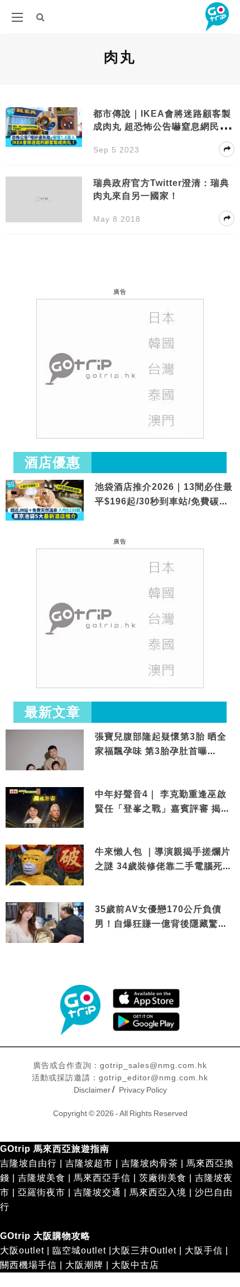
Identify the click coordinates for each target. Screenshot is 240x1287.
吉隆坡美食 (41, 1178)
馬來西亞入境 (157, 1192)
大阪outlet (22, 1250)
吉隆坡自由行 (28, 1163)
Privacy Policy (143, 1089)
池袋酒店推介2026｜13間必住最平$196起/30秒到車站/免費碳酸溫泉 (164, 501)
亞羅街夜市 (41, 1192)
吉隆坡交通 (97, 1192)
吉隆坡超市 (89, 1163)
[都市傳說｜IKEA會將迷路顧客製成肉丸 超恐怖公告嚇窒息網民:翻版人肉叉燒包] (44, 126)
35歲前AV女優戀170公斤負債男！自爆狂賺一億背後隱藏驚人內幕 (161, 923)
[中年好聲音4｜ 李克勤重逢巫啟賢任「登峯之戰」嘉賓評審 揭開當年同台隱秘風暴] (45, 808)
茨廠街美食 (162, 1178)
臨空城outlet (79, 1250)
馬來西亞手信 (102, 1178)
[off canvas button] (17, 17)
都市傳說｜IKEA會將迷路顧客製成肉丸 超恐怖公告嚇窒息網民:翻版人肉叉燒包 (162, 126)
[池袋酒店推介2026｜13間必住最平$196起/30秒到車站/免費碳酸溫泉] (45, 499)
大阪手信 (204, 1250)
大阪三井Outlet (144, 1250)
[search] (40, 17)
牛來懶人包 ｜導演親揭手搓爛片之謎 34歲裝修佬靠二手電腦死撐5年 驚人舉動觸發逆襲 (163, 866)
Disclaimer (92, 1089)
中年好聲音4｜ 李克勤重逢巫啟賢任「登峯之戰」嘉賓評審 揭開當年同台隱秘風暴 (163, 808)
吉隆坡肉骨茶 (149, 1163)
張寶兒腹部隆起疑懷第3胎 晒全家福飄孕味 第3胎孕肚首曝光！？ (161, 751)
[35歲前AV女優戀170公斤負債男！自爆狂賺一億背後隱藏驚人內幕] (45, 923)
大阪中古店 (135, 1265)
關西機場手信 (28, 1265)
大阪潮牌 (84, 1265)
